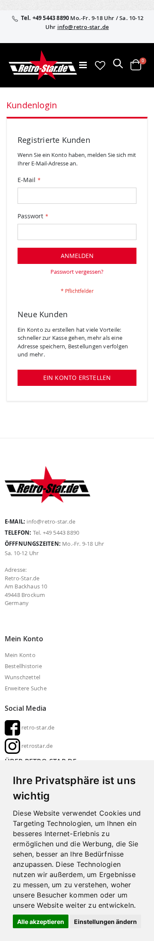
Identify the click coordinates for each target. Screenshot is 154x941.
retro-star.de (37, 727)
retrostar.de (36, 746)
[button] (100, 65)
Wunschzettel (22, 677)
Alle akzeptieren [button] (40, 921)
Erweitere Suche (26, 688)
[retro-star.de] (43, 65)
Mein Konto (20, 655)
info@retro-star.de (83, 27)
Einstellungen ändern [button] (105, 921)
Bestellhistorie (23, 666)
